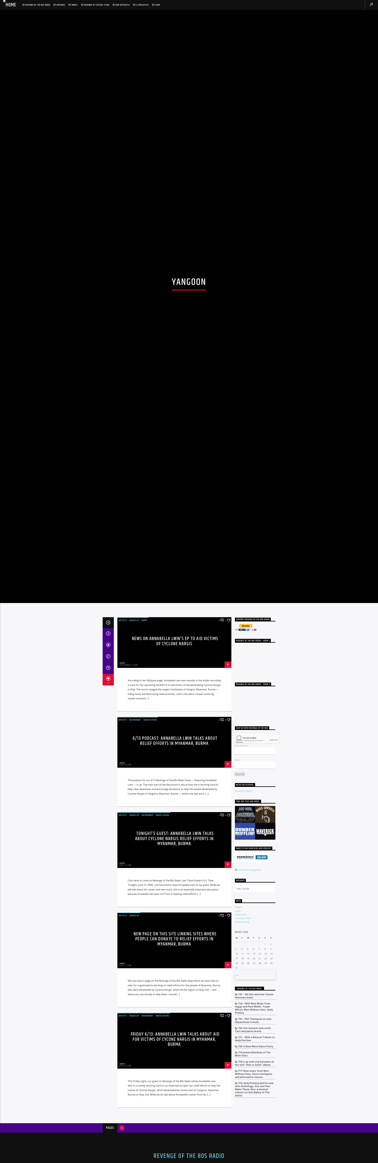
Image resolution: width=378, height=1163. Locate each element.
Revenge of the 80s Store (96, 5)
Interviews (135, 752)
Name (237, 793)
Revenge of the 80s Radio (38, 5)
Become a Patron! (243, 823)
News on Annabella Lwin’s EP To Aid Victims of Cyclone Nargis (175, 674)
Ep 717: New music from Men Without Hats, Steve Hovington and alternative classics (253, 1107)
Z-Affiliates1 (142, 5)
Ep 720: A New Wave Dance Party (254, 1079)
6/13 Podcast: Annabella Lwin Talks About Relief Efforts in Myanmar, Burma (175, 774)
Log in (238, 943)
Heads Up (134, 653)
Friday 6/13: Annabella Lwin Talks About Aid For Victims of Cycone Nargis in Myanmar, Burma (175, 1072)
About (75, 5)
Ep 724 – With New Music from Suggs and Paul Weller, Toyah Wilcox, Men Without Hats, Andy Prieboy (254, 1041)
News (144, 653)
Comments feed (242, 951)
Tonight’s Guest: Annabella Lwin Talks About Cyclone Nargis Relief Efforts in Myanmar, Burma (174, 871)
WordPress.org (242, 954)
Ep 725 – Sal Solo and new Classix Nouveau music (254, 1029)
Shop (157, 5)
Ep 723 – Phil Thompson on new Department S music (253, 1053)
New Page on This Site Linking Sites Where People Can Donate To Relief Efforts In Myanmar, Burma (175, 972)
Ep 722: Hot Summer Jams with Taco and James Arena (253, 1062)
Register (239, 939)
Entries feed (240, 947)
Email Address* (242, 778)
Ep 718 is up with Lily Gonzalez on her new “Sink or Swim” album (254, 1096)
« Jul (237, 1007)
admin (122, 696)
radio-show (150, 752)
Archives (61, 5)
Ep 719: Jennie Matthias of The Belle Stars (253, 1087)
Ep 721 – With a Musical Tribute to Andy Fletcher (255, 1072)
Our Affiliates (123, 5)
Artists (123, 653)
